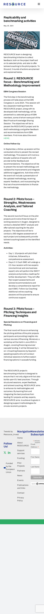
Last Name (35, 467)
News (19, 475)
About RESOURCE (21, 444)
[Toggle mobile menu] (39, 4)
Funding (21, 458)
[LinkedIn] (9, 452)
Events (20, 480)
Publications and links (21, 486)
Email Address (35, 445)
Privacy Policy (20, 499)
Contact (20, 493)
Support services (21, 451)
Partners (21, 471)
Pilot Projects (21, 464)
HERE (6, 138)
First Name (35, 457)
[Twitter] (5, 452)
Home (20, 438)
